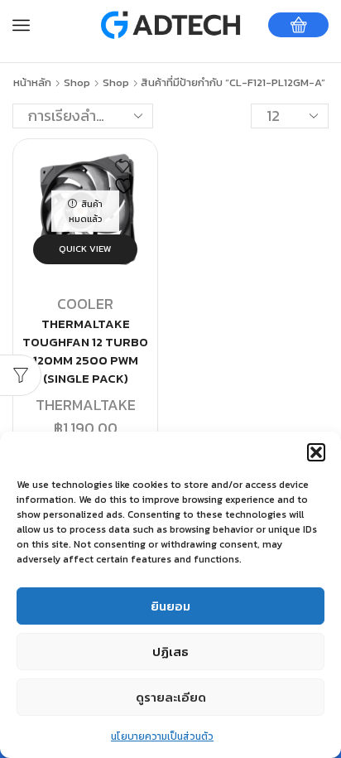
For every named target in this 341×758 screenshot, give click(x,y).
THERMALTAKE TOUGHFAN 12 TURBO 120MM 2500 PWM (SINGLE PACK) (85, 352)
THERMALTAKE (86, 404)
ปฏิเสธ (170, 651)
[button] (316, 452)
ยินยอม (170, 606)
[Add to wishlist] (125, 177)
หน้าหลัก (32, 82)
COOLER (85, 303)
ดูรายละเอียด (171, 697)
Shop (77, 82)
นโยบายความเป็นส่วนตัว (162, 736)
